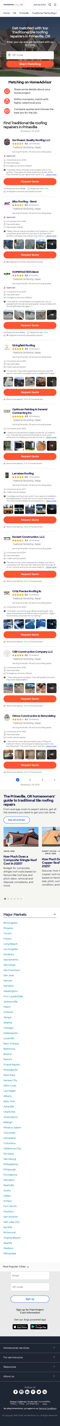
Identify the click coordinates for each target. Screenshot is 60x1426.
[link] (30, 145)
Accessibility (44, 1403)
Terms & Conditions (47, 1408)
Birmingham (10, 922)
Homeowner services (16, 1347)
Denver (7, 980)
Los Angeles (10, 949)
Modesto (8, 954)
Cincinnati (9, 1132)
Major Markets (14, 914)
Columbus (9, 1143)
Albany (7, 1096)
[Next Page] (55, 780)
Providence (10, 1174)
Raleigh (7, 1122)
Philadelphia (10, 1164)
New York (9, 1101)
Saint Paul (9, 1075)
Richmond (9, 1232)
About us (8, 1376)
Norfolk (7, 1227)
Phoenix (8, 928)
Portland (8, 1153)
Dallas (6, 1195)
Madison (8, 1248)
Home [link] (6, 13)
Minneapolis (10, 1069)
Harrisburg (9, 1159)
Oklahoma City (12, 1148)
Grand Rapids (11, 1064)
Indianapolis (10, 1033)
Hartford (8, 985)
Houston (8, 1211)
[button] (8, 244)
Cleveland (9, 1138)
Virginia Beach (12, 1237)
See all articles (16, 819)
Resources (9, 1366)
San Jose (8, 975)
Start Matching (30, 64)
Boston (7, 1054)
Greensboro (10, 1117)
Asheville (8, 1106)
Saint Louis (9, 1085)
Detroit (7, 1059)
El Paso (7, 1201)
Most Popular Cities (14, 1266)
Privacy (13, 1403)
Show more (52, 174)
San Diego (9, 964)
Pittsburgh (9, 1169)
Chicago (8, 1027)
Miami (6, 1006)
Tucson (7, 933)
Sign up (30, 1299)
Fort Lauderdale (13, 996)
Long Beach (10, 943)
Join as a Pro (39, 4)
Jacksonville (10, 1001)
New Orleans (11, 1043)
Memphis (8, 1180)
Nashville (8, 1185)
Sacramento (10, 959)
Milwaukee (9, 1253)
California (22, 1403)
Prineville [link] (24, 13)
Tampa (7, 1017)
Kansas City (10, 1080)
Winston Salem (12, 1127)
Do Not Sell (32, 1403)
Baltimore (9, 1048)
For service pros (13, 1357)
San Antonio (10, 1216)
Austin (7, 1190)
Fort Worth (10, 1206)
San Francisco (11, 970)
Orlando (8, 1012)
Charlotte (9, 1111)
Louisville (8, 1038)
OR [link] (14, 13)
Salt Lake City (11, 1222)
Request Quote (30, 181)
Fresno (7, 938)
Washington (10, 991)
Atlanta (7, 1022)
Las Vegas (9, 1090)
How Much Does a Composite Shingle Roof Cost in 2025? (20, 860)
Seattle (7, 1243)
